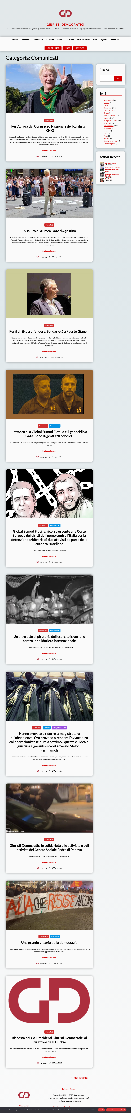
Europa (106, 113)
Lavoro (106, 131)
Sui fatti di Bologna (110, 163)
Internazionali (54, 426)
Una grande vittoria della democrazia (49, 942)
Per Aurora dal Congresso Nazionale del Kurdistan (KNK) (49, 128)
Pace (105, 136)
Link (105, 133)
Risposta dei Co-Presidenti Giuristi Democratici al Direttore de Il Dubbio (49, 1040)
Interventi (107, 128)
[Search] (118, 78)
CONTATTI (80, 48)
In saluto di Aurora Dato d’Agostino (49, 231)
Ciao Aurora (108, 179)
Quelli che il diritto (110, 141)
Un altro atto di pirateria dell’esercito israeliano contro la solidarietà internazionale (49, 638)
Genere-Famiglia (109, 115)
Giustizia (47, 728)
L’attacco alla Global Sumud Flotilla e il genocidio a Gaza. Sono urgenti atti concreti (49, 434)
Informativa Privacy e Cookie (116, 1110)
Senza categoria (109, 144)
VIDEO (67, 48)
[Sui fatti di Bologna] (102, 164)
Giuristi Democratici (66, 24)
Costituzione (108, 110)
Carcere (106, 103)
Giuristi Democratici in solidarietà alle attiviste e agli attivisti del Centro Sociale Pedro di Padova (49, 847)
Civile (106, 105)
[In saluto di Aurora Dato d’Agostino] (102, 175)
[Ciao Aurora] (102, 180)
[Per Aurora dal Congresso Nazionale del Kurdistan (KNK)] (102, 169)
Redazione (44, 156)
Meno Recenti (82, 1077)
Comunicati (49, 120)
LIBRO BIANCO (53, 48)
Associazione (44, 937)
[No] (128, 1110)
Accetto (101, 1110)
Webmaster (24, 1106)
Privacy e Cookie (68, 1089)
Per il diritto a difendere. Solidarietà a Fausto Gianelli (49, 331)
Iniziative (107, 123)
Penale (106, 138)
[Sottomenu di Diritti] (63, 39)
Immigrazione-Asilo (59, 728)
